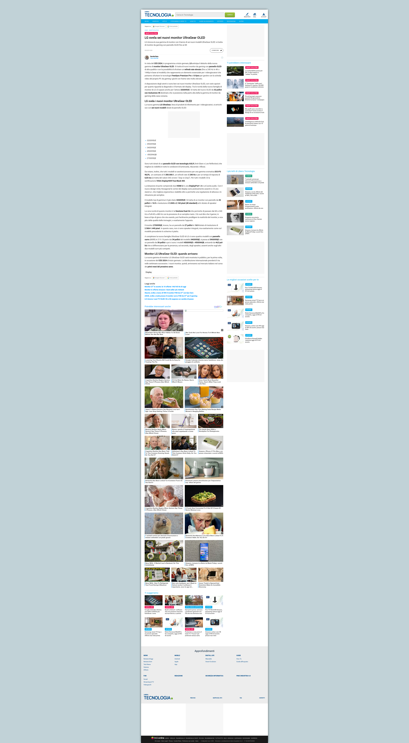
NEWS (147, 21)
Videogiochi (147, 685)
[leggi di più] (222, 58)
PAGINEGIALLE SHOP (192, 738)
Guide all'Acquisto (242, 661)
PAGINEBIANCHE (209, 738)
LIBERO (167, 738)
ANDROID (155, 21)
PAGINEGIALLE (180, 738)
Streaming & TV (149, 682)
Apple (176, 661)
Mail (254, 17)
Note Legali (164, 741)
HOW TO (193, 21)
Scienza (146, 667)
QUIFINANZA (238, 738)
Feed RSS (192, 698)
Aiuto (196, 741)
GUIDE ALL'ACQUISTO (206, 21)
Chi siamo (157, 741)
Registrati (247, 17)
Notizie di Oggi (148, 659)
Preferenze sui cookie (188, 741)
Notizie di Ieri (148, 661)
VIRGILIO (172, 738)
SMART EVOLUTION (154, 30)
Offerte (146, 670)
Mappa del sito (217, 698)
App (176, 664)
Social (146, 679)
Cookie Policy (177, 741)
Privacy (171, 741)
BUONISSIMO (246, 738)
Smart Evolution (210, 661)
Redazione (179, 676)
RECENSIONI (231, 21)
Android (177, 659)
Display (149, 272)
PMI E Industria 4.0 (243, 676)
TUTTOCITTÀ (219, 738)
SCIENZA (248, 176)
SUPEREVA (254, 738)
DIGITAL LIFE (149, 607)
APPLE (164, 21)
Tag (241, 698)
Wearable (208, 659)
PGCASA (201, 738)
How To (238, 659)
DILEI (225, 738)
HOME (146, 30)
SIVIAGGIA (231, 738)
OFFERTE (220, 21)
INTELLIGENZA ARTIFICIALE (194, 607)
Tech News (147, 664)
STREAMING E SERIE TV (178, 21)
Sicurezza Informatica (214, 676)
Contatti (262, 698)
